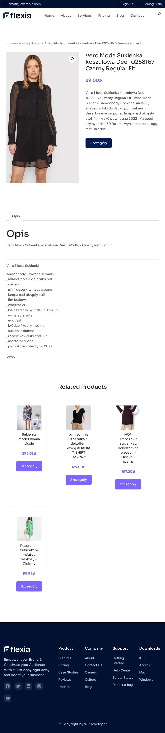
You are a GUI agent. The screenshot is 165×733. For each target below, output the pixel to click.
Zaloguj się (153, 4)
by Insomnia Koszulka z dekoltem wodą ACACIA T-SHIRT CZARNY (78, 445)
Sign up (127, 4)
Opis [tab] (16, 216)
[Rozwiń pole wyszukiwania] (159, 15)
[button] (72, 59)
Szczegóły (98, 143)
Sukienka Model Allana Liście (29, 439)
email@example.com (24, 4)
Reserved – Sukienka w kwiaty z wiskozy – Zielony (29, 555)
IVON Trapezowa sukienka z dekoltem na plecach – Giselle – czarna (128, 448)
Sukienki (37, 43)
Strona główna (17, 43)
